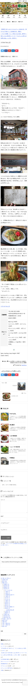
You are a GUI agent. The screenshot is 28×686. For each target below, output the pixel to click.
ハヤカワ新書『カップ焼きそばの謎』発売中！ (14, 34)
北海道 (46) (5, 579)
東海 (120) (4, 620)
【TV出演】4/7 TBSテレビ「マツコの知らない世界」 (14, 648)
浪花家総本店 (4, 663)
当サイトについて (5, 661)
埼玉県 (15, 21)
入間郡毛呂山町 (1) (9, 594)
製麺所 (25, 362)
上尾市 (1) (7, 593)
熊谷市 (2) (7, 603)
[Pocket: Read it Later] (16, 50)
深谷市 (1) (7, 602)
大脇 (2, 670)
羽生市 (21, 21)
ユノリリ (3, 646)
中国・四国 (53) (6, 623)
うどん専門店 (11, 361)
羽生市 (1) (7, 608)
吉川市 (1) (7, 597)
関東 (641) (4, 582)
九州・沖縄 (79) (6, 624)
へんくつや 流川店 (15, 447)
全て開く (3, 578)
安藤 (2, 644)
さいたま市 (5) (8, 590)
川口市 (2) (7, 599)
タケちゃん (3, 666)
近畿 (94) (4, 621)
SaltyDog (24, 365)
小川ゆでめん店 (10, 609)
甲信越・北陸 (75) (6, 618)
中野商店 (12, 458)
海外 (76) (4, 626)
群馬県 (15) (6, 587)
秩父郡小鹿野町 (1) (9, 606)
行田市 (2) (7, 611)
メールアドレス (5, 523)
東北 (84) (4, 581)
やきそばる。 (13, 413)
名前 (2, 516)
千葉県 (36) (6, 614)
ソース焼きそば (18, 361)
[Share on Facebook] (6, 50)
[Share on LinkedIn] (13, 50)
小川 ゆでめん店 (5, 306)
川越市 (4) (7, 600)
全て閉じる (8, 578)
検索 (2, 631)
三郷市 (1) (7, 591)
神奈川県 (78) (7, 617)
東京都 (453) (7, 615)
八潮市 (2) (7, 596)
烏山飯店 (12, 424)
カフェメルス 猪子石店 (6, 668)
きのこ (3, 650)
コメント (3, 499)
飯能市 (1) (7, 612)
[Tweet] (2, 50)
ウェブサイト (4, 529)
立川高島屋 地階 (5, 659)
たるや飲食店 (13, 436)
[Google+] (9, 50)
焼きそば (21, 362)
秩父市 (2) (7, 605)
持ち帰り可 (16, 362)
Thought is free (22, 682)
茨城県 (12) (6, 584)
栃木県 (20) (6, 585)
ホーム (3, 21)
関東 (9, 21)
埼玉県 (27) (6, 588)
